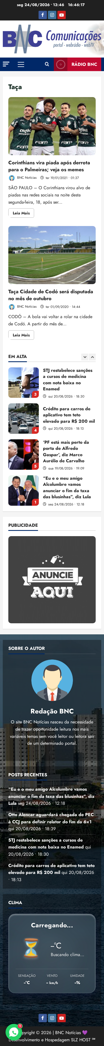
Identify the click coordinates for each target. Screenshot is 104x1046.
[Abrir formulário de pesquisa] (47, 64)
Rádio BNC (84, 64)
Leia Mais (23, 214)
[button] (6, 64)
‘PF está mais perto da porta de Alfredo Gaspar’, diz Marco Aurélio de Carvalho (23, 454)
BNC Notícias (26, 177)
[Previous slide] (84, 357)
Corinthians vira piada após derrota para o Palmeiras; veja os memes (52, 126)
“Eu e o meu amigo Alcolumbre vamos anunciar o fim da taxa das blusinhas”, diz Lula (23, 490)
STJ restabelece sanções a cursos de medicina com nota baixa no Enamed (23, 382)
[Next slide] (92, 357)
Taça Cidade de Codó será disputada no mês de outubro (52, 255)
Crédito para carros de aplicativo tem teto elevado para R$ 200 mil (23, 418)
